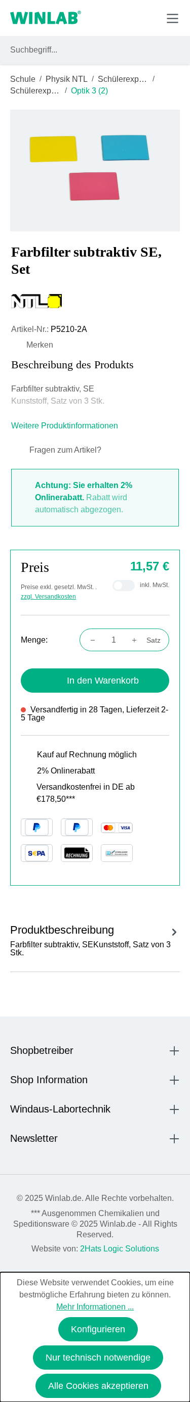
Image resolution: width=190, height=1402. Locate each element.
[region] (95, 170)
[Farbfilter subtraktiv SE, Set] (95, 170)
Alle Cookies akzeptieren (98, 1386)
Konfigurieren (98, 1329)
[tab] (95, 939)
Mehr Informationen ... (95, 1306)
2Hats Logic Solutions (119, 1248)
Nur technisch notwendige (98, 1357)
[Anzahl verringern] (89, 640)
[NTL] (95, 301)
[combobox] (85, 50)
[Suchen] (170, 50)
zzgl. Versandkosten (48, 596)
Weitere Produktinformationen (65, 425)
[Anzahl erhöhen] (137, 640)
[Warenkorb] (148, 17)
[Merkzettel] (126, 17)
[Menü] (172, 18)
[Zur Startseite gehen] (45, 18)
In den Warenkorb (103, 680)
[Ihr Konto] (102, 17)
